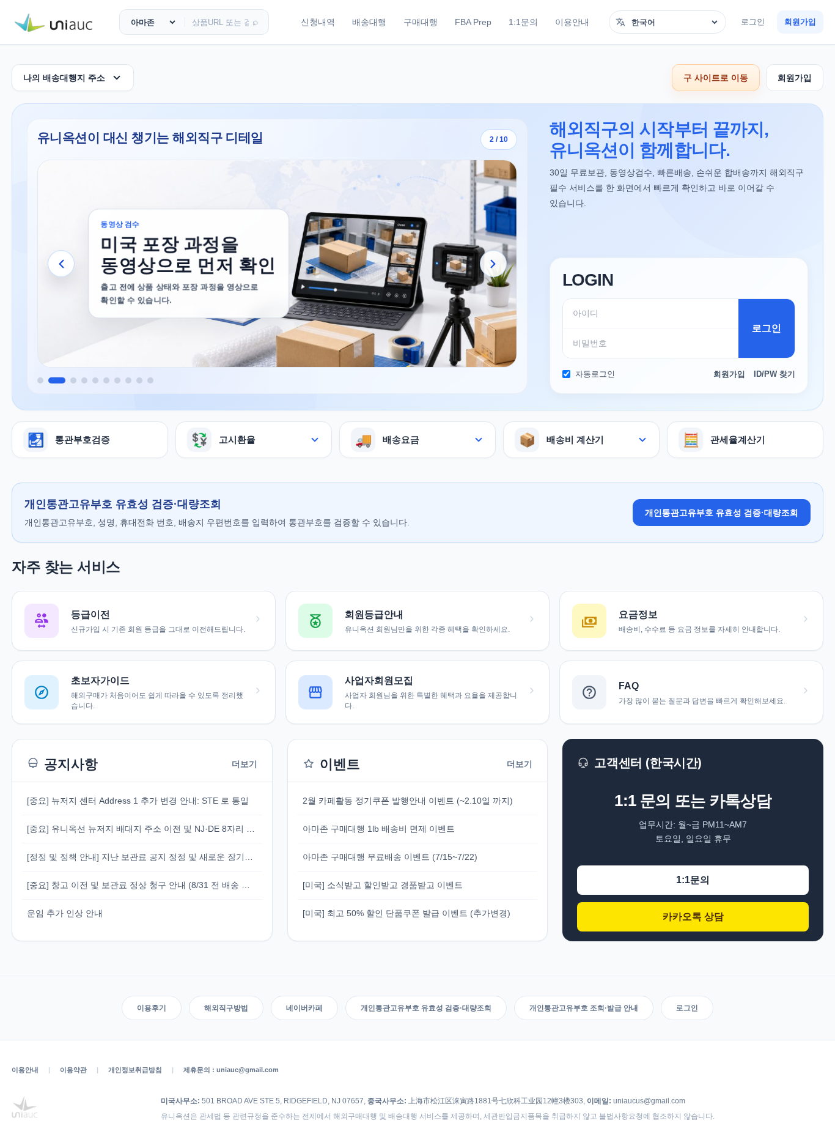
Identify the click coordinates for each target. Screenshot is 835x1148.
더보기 (244, 764)
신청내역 (318, 22)
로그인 (753, 21)
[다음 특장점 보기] (493, 263)
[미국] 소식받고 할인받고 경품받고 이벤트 (383, 885)
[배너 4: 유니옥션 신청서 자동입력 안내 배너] (84, 380)
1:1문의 (523, 22)
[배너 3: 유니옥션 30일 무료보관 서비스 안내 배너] (73, 380)
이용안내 (572, 22)
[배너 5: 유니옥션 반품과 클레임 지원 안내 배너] (95, 380)
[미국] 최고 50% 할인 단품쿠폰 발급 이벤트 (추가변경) (406, 913)
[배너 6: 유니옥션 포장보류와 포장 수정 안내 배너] (106, 380)
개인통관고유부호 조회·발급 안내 (583, 1008)
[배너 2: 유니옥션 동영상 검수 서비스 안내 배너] (56, 380)
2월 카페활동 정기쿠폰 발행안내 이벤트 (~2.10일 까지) (408, 800)
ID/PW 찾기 (774, 374)
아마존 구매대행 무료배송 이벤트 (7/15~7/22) (390, 857)
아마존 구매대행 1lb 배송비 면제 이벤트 (379, 829)
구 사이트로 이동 (715, 78)
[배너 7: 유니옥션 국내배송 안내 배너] (117, 380)
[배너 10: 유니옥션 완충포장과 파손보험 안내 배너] (150, 380)
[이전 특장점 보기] (61, 263)
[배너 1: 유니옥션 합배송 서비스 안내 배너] (40, 380)
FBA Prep (473, 22)
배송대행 (369, 22)
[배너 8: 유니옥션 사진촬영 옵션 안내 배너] (128, 380)
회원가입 (800, 21)
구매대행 (420, 22)
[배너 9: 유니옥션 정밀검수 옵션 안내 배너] (139, 380)
